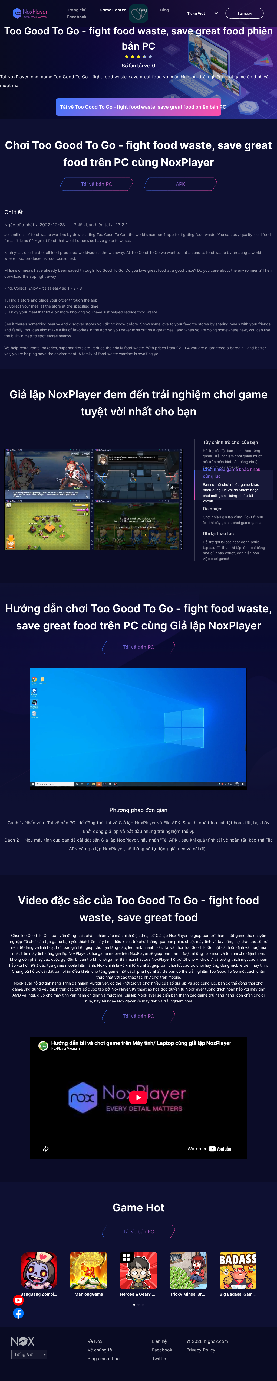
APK (180, 184)
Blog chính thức (104, 1358)
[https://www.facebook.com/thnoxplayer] (18, 1313)
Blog (164, 9)
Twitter (159, 1358)
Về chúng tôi (100, 1350)
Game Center (113, 9)
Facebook (77, 16)
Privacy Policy (200, 1350)
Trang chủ (77, 9)
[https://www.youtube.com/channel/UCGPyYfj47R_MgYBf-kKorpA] (18, 1300)
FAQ (143, 9)
